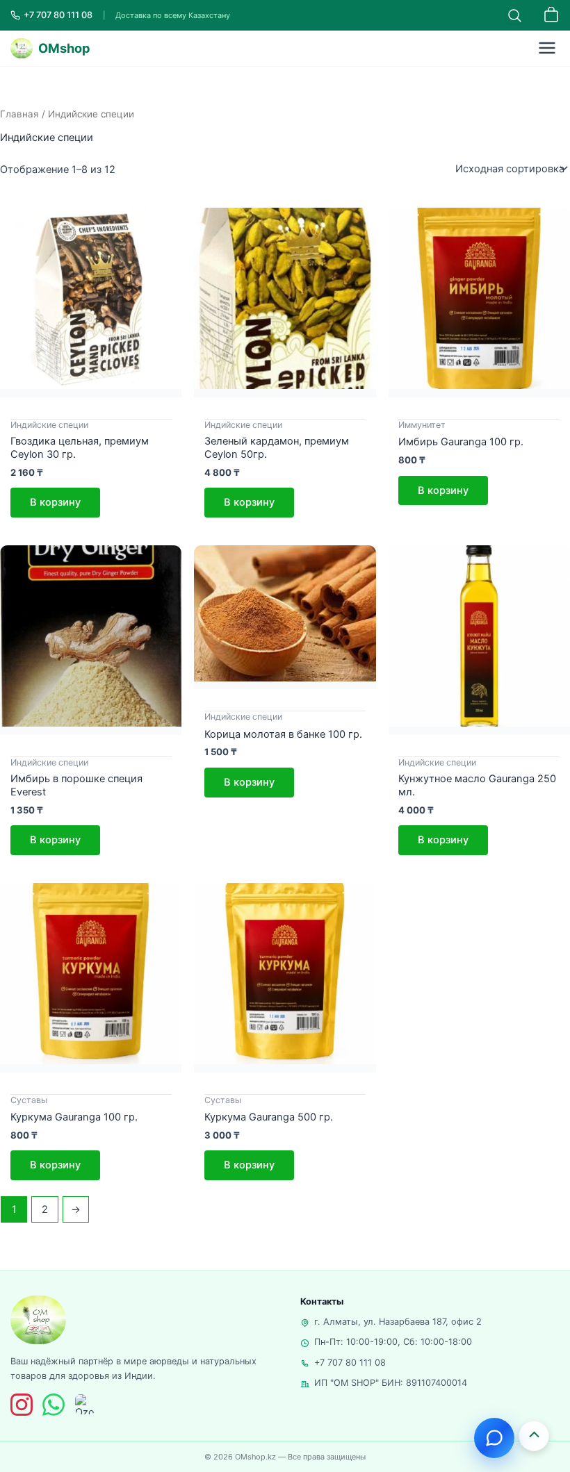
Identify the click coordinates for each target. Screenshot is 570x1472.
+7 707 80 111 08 (350, 1362)
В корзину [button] (55, 502)
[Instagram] (21, 1405)
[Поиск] (514, 15)
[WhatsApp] (53, 1405)
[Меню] (547, 47)
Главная (19, 113)
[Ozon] (85, 1404)
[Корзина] (551, 15)
